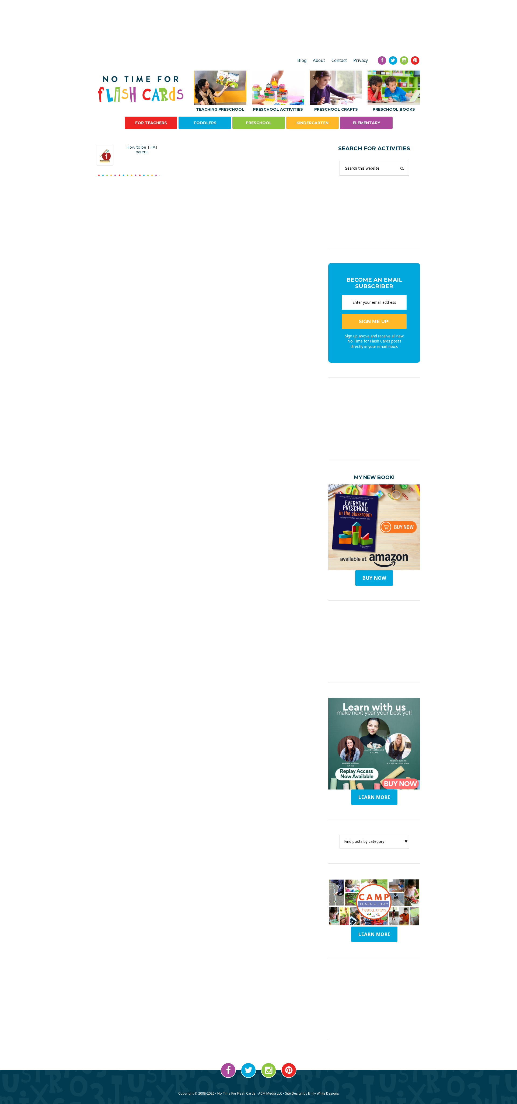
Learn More (374, 934)
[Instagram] (404, 60)
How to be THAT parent (142, 149)
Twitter (248, 1070)
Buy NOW (374, 578)
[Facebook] (382, 60)
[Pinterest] (415, 60)
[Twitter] (393, 60)
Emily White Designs (323, 1093)
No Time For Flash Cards (142, 89)
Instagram (268, 1070)
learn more (374, 797)
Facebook (228, 1070)
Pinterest (289, 1070)
